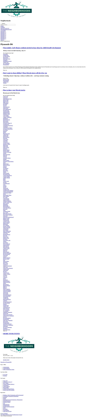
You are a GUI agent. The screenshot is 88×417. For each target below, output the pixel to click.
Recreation (5, 409)
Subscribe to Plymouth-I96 (6, 362)
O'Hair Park (5, 96)
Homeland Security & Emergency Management (12, 399)
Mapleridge (5, 204)
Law (4, 403)
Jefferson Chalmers (7, 201)
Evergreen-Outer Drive (7, 129)
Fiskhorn (5, 304)
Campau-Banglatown (7, 175)
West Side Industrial (7, 294)
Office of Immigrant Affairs (8, 369)
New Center (5, 212)
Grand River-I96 (6, 307)
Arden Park (5, 270)
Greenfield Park (6, 183)
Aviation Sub (5, 298)
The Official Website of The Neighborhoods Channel (11, 414)
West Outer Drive (6, 58)
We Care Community (7, 327)
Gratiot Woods (6, 198)
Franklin (5, 185)
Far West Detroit (6, 56)
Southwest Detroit (6, 291)
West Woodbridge (6, 296)
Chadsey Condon (6, 274)
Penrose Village (6, 149)
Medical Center (6, 218)
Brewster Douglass (7, 253)
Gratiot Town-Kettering (8, 268)
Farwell (4, 187)
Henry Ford (5, 263)
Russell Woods (6, 322)
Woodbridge (5, 297)
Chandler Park (6, 189)
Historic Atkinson (6, 257)
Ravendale (5, 209)
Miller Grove (5, 102)
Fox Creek (5, 197)
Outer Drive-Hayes (7, 207)
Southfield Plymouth (7, 61)
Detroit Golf (5, 136)
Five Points (5, 130)
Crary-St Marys (6, 116)
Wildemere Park (6, 232)
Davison (5, 182)
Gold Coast (5, 267)
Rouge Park (5, 57)
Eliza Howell (5, 122)
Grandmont (5, 126)
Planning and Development (8, 406)
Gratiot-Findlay (6, 199)
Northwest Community (7, 314)
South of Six (5, 108)
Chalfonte (5, 300)
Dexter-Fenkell (6, 137)
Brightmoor (5, 118)
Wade (4, 210)
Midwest (5, 288)
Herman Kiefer (6, 259)
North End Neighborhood (8, 217)
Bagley (4, 132)
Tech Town (5, 233)
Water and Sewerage (7, 411)
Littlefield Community (7, 312)
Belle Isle (5, 250)
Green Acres (5, 139)
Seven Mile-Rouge (7, 109)
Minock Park (5, 100)
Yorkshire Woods (6, 211)
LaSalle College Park (7, 202)
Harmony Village (6, 144)
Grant (4, 184)
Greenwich (5, 141)
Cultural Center (6, 248)
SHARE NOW (6, 359)
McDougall (5, 224)
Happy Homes (6, 308)
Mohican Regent (6, 165)
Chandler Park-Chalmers (8, 190)
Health (4, 398)
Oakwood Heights (7, 290)
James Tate (5, 380)
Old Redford (5, 103)
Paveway (5, 317)
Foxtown (5, 256)
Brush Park (5, 249)
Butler (4, 178)
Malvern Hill (5, 101)
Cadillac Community (7, 117)
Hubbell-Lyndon (6, 114)
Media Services (6, 404)
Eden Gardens (6, 196)
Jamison (4, 241)
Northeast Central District (8, 161)
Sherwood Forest (6, 154)
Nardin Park (5, 313)
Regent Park (5, 170)
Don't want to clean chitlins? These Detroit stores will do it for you (25, 73)
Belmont (5, 131)
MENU (3, 23)
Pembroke (5, 148)
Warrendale (5, 54)
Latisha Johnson (6, 386)
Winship (4, 83)
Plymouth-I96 (6, 64)
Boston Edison (6, 252)
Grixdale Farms (6, 143)
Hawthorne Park (6, 174)
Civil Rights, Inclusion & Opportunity (10, 396)
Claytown (5, 275)
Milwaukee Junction (7, 213)
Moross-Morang (6, 206)
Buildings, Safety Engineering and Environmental (13, 395)
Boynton (5, 271)
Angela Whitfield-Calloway (8, 384)
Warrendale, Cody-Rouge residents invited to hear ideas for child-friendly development (32, 48)
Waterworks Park (6, 227)
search (2, 24)
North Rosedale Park (7, 98)
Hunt (4, 260)
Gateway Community (7, 265)
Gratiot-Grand (6, 269)
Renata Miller (6, 387)
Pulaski (4, 172)
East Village (5, 242)
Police (4, 407)
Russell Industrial (6, 234)
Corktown (5, 277)
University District (7, 158)
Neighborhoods (6, 405)
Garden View (6, 62)
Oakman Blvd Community (8, 315)
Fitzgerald (5, 138)
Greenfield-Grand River (8, 125)
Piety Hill (5, 235)
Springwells (5, 292)
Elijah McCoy (6, 246)
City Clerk (5, 374)
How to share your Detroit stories (14, 90)
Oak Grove (5, 97)
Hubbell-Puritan (6, 112)
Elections (5, 375)
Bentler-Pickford (6, 119)
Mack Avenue (6, 203)
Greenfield (5, 140)
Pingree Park (5, 236)
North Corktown (6, 289)
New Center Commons (7, 214)
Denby (4, 194)
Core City (5, 276)
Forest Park (5, 255)
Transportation (6, 410)
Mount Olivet (6, 163)
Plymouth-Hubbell (7, 318)
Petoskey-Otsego (6, 226)
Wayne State (5, 293)
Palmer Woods (6, 147)
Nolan (4, 162)
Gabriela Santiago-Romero (8, 388)
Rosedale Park (6, 110)
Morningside (5, 205)
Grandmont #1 (6, 124)
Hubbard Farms (6, 281)
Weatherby (5, 60)
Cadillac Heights (6, 177)
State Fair (5, 155)
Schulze (4, 153)
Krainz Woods (6, 173)
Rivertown (5, 239)
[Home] (17, 17)
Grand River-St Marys (7, 127)
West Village (5, 230)
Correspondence (6, 368)
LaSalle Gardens (6, 221)
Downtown (5, 279)
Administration (6, 367)
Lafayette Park (6, 220)
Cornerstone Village (7, 192)
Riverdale (5, 104)
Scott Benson (6, 385)
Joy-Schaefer (5, 311)
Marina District (6, 223)
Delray (4, 278)
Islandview (5, 262)
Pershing (5, 167)
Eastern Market (6, 245)
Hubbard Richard (6, 282)
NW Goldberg (6, 225)
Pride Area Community (7, 320)
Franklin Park (6, 55)
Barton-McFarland (7, 299)
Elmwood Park (6, 247)
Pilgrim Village (6, 151)
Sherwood (5, 169)
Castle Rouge (6, 115)
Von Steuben (5, 168)
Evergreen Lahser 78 (7, 123)
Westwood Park (6, 107)
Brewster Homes (6, 254)
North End (5, 216)
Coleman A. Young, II (7, 381)
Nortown (5, 166)
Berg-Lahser (5, 120)
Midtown (5, 286)
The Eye (5, 105)
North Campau (6, 160)
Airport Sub (5, 188)
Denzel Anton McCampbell (8, 390)
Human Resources (7, 400)
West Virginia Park (7, 231)
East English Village (7, 195)
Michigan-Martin (6, 285)
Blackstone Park (6, 133)
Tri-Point (5, 156)
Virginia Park (6, 228)
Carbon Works (6, 272)
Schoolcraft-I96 (6, 111)
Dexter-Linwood (6, 243)
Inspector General (6, 402)
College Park (5, 81)
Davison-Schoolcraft (7, 301)
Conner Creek (6, 181)
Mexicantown (6, 284)
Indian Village (6, 261)
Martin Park (5, 145)
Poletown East (6, 79)
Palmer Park (5, 146)
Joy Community (6, 63)
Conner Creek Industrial (8, 191)
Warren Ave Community (8, 325)
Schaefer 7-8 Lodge (7, 152)
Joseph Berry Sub (6, 240)
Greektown (5, 264)
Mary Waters (5, 383)
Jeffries (4, 283)
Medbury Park (6, 219)
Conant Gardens (6, 176)
